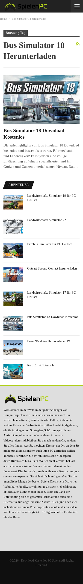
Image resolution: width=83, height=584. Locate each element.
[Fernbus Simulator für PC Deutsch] (13, 250)
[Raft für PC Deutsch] (13, 371)
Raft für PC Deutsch (40, 365)
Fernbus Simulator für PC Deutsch (49, 244)
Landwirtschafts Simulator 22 (46, 220)
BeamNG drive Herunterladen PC (49, 341)
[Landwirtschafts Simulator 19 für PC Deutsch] (13, 202)
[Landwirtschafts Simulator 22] (13, 226)
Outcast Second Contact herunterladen (52, 268)
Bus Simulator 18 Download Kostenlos (52, 317)
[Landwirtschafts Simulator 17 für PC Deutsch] (13, 299)
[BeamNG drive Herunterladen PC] (13, 347)
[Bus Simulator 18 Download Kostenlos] (41, 99)
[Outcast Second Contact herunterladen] (13, 274)
